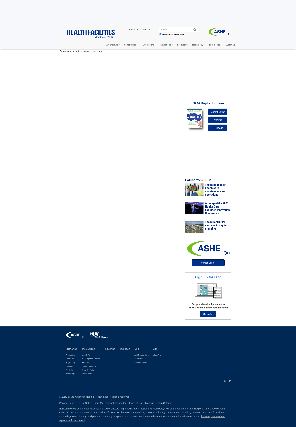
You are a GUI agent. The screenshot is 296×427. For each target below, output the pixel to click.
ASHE (136, 349)
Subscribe (208, 314)
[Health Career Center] (208, 248)
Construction (130, 44)
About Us (230, 44)
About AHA (157, 355)
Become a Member (141, 362)
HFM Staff (85, 362)
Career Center (208, 262)
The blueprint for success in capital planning (216, 225)
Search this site (166, 34)
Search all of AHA (179, 34)
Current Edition (217, 111)
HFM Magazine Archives (91, 358)
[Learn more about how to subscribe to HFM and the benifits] (208, 290)
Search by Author (88, 370)
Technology (197, 44)
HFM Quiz (218, 127)
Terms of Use (136, 403)
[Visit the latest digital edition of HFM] (194, 118)
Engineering (148, 44)
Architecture (112, 44)
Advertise (125, 349)
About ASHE (139, 358)
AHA (155, 349)
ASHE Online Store (141, 355)
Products (181, 44)
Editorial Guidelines (89, 366)
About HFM (86, 355)
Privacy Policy (67, 403)
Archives (218, 119)
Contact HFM (87, 373)
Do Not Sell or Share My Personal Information (102, 403)
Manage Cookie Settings (158, 403)
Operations (165, 44)
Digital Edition (208, 103)
